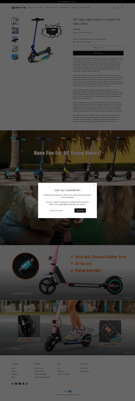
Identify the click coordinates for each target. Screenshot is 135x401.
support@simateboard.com (69, 204)
